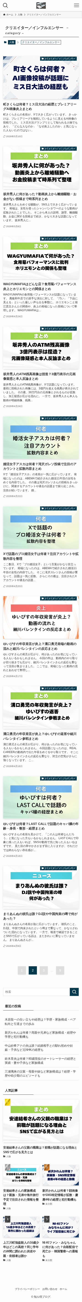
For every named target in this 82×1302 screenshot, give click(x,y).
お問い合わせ (49, 1289)
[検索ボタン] (5, 5)
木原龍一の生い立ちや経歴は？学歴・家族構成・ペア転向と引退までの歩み (40, 1021)
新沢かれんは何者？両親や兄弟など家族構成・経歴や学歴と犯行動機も (40, 1034)
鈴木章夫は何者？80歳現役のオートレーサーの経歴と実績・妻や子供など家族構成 (40, 1061)
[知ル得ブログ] (41, 5)
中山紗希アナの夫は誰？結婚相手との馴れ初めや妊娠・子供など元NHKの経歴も (39, 1047)
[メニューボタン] (76, 5)
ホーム (63, 1289)
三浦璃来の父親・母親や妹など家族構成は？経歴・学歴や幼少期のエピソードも (40, 1073)
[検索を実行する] (74, 992)
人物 (11, 42)
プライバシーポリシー (27, 1289)
